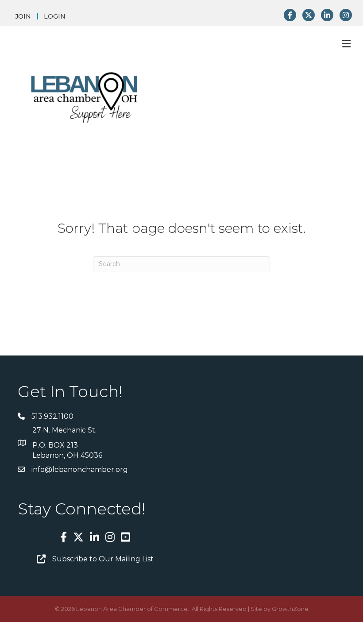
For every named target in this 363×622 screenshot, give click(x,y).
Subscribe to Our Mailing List (103, 559)
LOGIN (55, 16)
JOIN (23, 16)
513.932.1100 (52, 416)
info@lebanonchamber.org (79, 469)
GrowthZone (290, 608)
